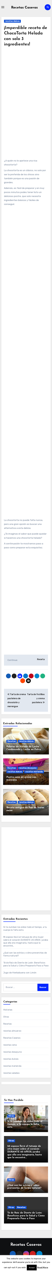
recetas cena (10, 1045)
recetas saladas (11, 1073)
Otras (6, 1017)
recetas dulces (12, 21)
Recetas (11, 741)
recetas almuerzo (12, 1031)
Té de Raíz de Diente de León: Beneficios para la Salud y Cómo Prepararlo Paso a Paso (26, 1216)
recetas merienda (34, 772)
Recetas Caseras (24, 7)
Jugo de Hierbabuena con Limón (20, 972)
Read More (42, 1267)
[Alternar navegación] (2, 7)
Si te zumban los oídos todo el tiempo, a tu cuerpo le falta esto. (24, 1124)
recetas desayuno (28, 768)
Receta (41, 659)
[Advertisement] (26, 81)
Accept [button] (32, 1268)
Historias (7, 1010)
